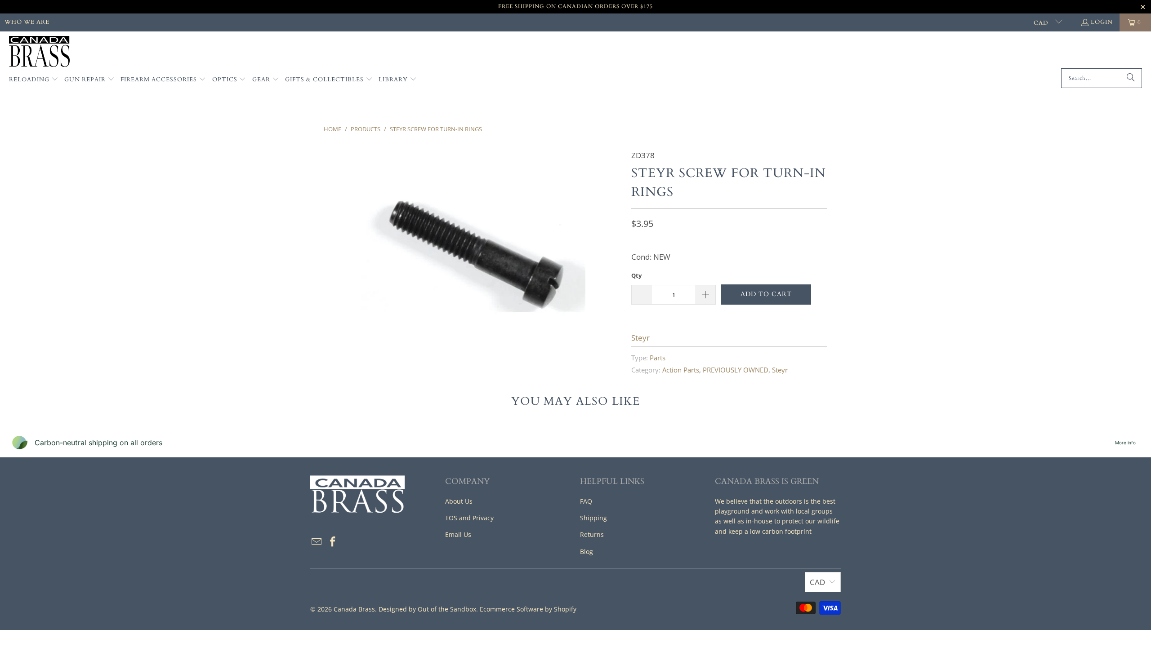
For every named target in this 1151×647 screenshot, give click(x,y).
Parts (657, 357)
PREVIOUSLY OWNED (735, 369)
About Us (459, 501)
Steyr (640, 337)
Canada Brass (354, 609)
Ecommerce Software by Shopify (528, 609)
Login (1102, 22)
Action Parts (680, 369)
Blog (586, 551)
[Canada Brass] (39, 52)
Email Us (458, 534)
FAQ (586, 501)
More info (1125, 442)
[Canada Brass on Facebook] (333, 541)
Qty (636, 275)
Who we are (26, 22)
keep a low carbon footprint (770, 531)
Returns (592, 534)
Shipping (593, 518)
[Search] (1131, 78)
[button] (33, 80)
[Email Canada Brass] (317, 541)
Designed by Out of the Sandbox (427, 609)
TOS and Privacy (469, 518)
